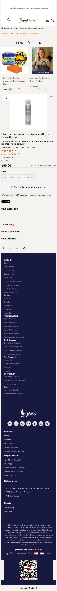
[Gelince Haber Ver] (23, 248)
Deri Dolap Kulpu (10, 384)
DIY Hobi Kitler (9, 270)
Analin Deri (7, 298)
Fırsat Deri (7, 309)
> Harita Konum (10, 475)
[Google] (47, 423)
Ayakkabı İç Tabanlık (11, 326)
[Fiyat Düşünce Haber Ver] (17, 248)
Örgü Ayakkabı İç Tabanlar (13, 350)
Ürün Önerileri (8, 239)
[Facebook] (9, 423)
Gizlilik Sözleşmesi (11, 447)
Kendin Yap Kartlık (10, 292)
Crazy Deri (7, 302)
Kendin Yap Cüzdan (10, 289)
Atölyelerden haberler (11, 390)
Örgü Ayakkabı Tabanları (12, 343)
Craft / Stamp (9, 278)
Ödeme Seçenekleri (10, 232)
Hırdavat (7, 371)
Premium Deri (9, 306)
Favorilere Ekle (10, 89)
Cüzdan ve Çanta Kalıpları (13, 281)
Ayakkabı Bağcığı (10, 322)
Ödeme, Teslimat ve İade (13, 472)
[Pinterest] (41, 423)
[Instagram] (22, 423)
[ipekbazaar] (29, 20)
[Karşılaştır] (10, 248)
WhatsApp (8, 464)
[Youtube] (28, 423)
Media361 (33, 588)
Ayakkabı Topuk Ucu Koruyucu (14, 337)
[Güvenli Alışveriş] (29, 553)
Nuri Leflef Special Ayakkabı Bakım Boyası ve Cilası (13, 81)
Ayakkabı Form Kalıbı (11, 333)
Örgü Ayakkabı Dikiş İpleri (13, 347)
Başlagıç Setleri (9, 274)
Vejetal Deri (8, 313)
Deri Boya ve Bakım (11, 285)
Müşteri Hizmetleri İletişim (14, 468)
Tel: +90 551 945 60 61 (12, 460)
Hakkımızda (8, 439)
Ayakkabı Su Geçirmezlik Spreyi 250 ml (41, 79)
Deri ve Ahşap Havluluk (12, 377)
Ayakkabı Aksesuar (10, 330)
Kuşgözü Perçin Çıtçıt (11, 363)
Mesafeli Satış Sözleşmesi (14, 451)
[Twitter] (16, 423)
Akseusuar (7, 367)
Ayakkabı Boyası (10, 319)
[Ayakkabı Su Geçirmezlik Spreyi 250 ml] (42, 60)
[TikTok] (34, 423)
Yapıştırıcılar (8, 360)
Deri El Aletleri (9, 267)
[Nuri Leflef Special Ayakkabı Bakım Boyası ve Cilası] (14, 60)
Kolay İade (8, 511)
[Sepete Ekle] (19, 89)
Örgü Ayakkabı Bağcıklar (12, 354)
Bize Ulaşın (8, 443)
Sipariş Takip (9, 507)
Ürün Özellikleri (9, 209)
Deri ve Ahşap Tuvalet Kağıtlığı (14, 380)
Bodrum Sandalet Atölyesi (13, 394)
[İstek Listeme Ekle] (3, 248)
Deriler (6, 263)
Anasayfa (7, 436)
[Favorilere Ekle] (51, 98)
